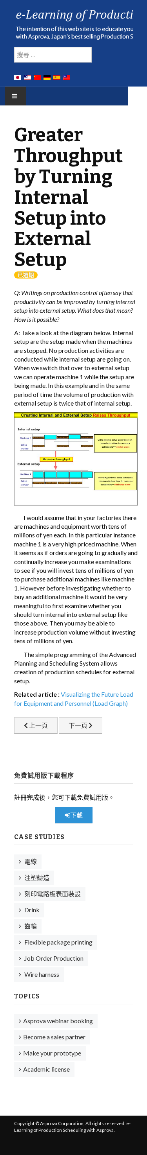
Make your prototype (52, 1053)
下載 (76, 815)
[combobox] (53, 55)
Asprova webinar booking (58, 1020)
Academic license (46, 1069)
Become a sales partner (54, 1037)
